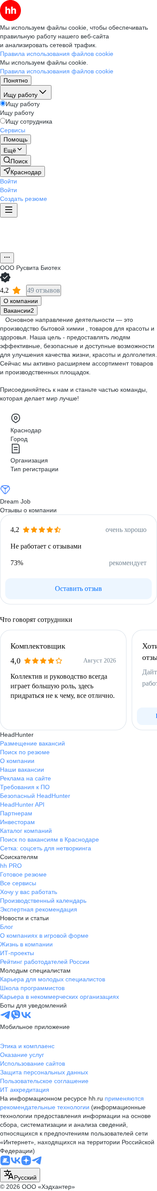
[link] (15, 160)
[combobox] (20, 1175)
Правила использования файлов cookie (56, 71)
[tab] (20, 301)
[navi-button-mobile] (8, 210)
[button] (8, 181)
